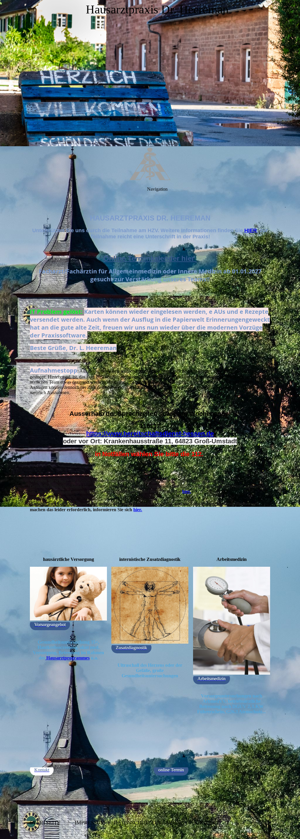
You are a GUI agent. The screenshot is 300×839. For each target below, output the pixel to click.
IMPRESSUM (90, 823)
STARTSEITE (45, 823)
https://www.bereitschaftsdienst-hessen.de (150, 433)
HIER (250, 230)
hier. (186, 491)
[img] (150, 73)
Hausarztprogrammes (67, 657)
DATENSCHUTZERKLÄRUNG (149, 823)
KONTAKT (206, 823)
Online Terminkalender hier (150, 258)
